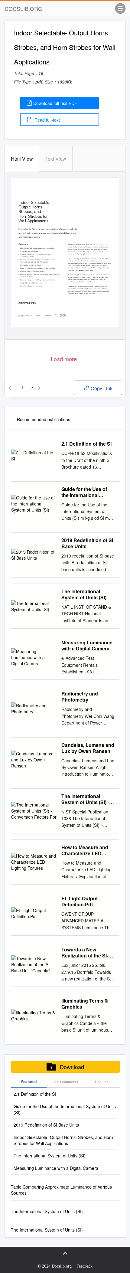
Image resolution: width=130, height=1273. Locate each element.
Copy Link (100, 388)
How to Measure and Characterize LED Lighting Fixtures (84, 850)
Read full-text (46, 120)
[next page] (39, 387)
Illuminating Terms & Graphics (84, 1004)
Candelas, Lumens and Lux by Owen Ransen (87, 748)
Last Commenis (65, 1081)
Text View (55, 158)
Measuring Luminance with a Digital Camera (86, 646)
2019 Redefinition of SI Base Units (87, 543)
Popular (101, 1081)
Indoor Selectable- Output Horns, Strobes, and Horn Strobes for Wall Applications (63, 1140)
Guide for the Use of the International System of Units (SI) (84, 492)
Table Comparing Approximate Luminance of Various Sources (61, 1190)
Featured (29, 1081)
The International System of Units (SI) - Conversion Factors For (85, 799)
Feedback (84, 1266)
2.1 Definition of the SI (86, 444)
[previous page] (10, 387)
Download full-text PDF (55, 103)
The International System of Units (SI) (83, 594)
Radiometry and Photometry (79, 697)
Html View (22, 158)
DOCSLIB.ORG (23, 8)
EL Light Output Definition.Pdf (79, 901)
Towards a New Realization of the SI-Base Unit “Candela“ (85, 953)
